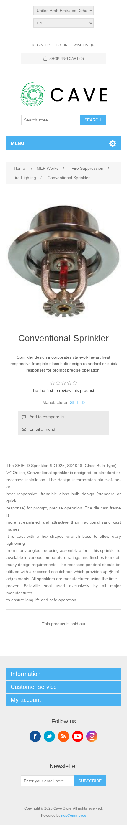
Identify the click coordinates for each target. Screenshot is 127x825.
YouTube (77, 736)
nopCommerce (73, 816)
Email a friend (42, 429)
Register (41, 45)
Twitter (49, 736)
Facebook (35, 736)
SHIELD (77, 402)
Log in (62, 45)
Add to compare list (48, 416)
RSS (63, 736)
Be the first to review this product (63, 390)
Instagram (91, 736)
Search (92, 120)
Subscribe (90, 780)
